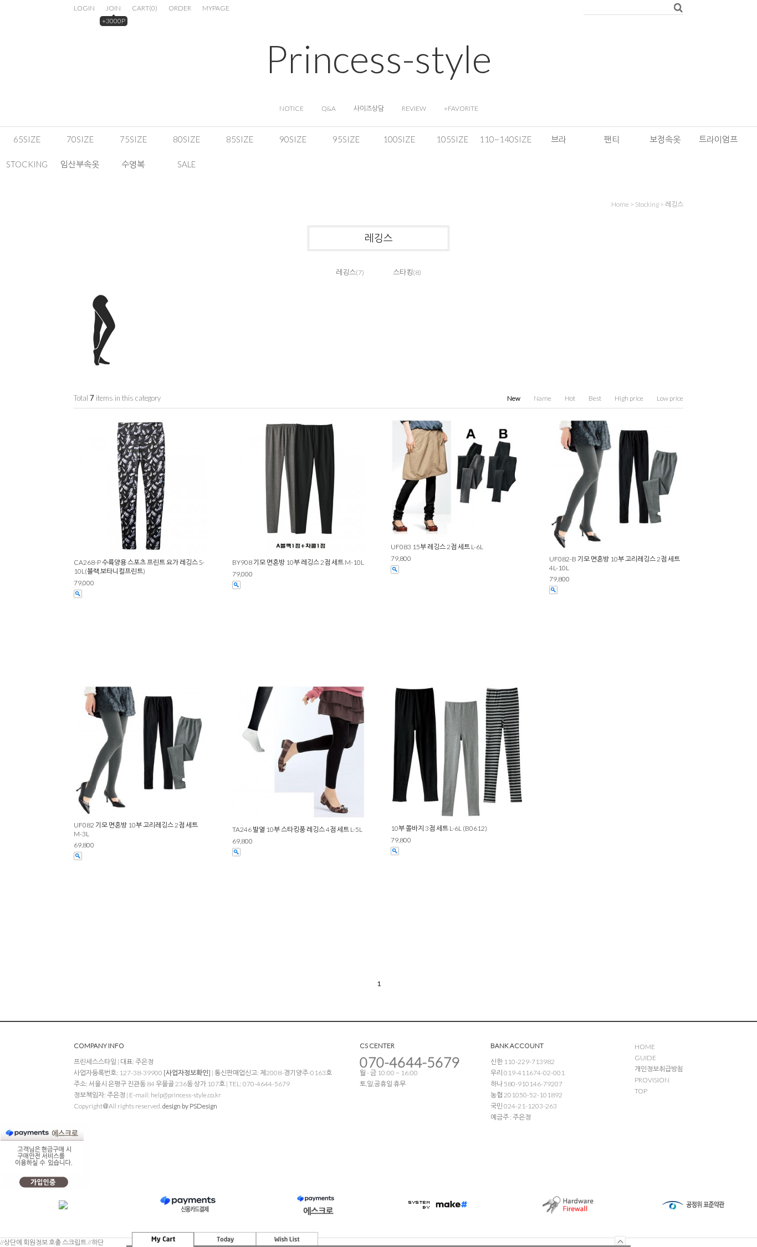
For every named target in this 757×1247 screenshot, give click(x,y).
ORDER (179, 8)
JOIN (113, 8)
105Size (452, 139)
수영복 (133, 164)
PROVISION (652, 1080)
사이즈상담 (369, 108)
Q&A (328, 108)
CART (144, 8)
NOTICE (291, 108)
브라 (558, 139)
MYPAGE (215, 8)
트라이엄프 (718, 139)
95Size (346, 139)
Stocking (27, 164)
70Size (80, 139)
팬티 (612, 139)
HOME (645, 1046)
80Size (186, 139)
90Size (292, 139)
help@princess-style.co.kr (186, 1095)
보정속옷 (665, 139)
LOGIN (84, 8)
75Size (133, 139)
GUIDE (645, 1058)
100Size (399, 139)
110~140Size (505, 139)
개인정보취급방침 (659, 1069)
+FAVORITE (461, 108)
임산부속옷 (79, 164)
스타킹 (403, 272)
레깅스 (674, 204)
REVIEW (414, 108)
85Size (239, 139)
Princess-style (378, 58)
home (620, 204)
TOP (641, 1091)
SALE (186, 164)
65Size (26, 139)
